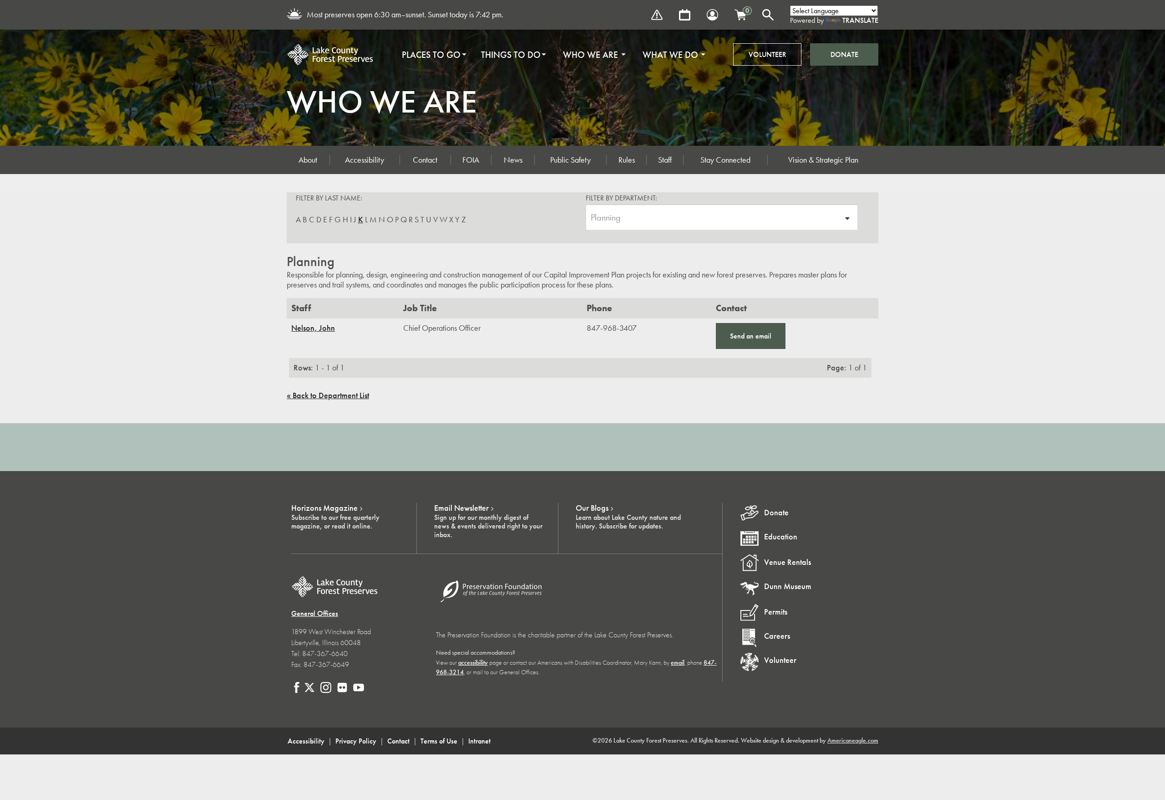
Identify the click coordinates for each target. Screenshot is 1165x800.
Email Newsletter (461, 508)
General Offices (314, 613)
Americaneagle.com (852, 740)
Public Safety (570, 160)
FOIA (470, 160)
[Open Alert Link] (657, 15)
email (677, 663)
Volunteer (767, 54)
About (308, 160)
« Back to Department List (328, 395)
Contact (425, 160)
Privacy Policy (355, 741)
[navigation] (550, 55)
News (513, 160)
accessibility (473, 663)
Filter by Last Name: (329, 198)
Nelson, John (313, 328)
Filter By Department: (621, 198)
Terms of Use (438, 741)
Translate (860, 20)
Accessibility (364, 160)
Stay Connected (725, 160)
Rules (626, 160)
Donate (844, 54)
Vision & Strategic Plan (823, 160)
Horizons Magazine (324, 508)
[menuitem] (431, 55)
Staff (665, 160)
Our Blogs (592, 508)
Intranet (479, 741)
